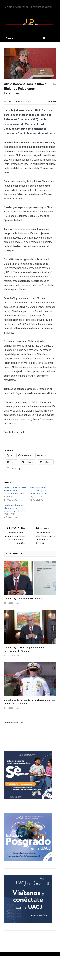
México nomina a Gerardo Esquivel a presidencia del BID (39, 490)
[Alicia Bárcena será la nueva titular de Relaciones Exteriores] (30, 64)
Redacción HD (12, 102)
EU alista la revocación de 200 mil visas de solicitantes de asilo (31, 7)
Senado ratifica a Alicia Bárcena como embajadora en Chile (15, 490)
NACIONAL (52, 102)
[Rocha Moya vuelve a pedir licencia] (30, 578)
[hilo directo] (30, 22)
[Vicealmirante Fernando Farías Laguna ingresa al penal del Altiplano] (30, 679)
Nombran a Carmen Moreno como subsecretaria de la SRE (15, 508)
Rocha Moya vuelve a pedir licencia (23, 598)
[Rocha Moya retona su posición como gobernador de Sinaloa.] (30, 627)
